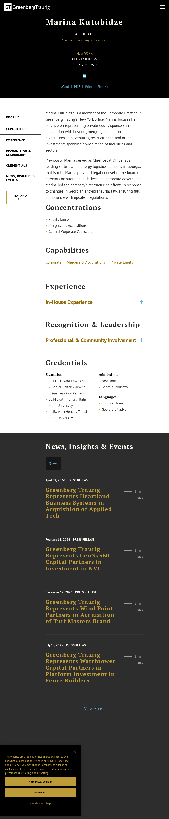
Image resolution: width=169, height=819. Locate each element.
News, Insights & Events (20, 178)
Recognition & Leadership (18, 153)
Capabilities (16, 129)
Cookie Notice (13, 765)
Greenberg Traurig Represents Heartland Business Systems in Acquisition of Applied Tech (79, 503)
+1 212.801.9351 (86, 59)
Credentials (16, 165)
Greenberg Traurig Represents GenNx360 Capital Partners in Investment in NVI (77, 559)
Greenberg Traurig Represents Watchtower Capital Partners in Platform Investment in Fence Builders (80, 668)
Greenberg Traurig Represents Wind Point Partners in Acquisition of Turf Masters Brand (80, 611)
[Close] (75, 751)
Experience (15, 140)
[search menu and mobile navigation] (163, 7)
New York (84, 53)
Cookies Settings (40, 803)
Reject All (40, 792)
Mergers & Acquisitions (86, 262)
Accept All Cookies (40, 781)
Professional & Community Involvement (91, 339)
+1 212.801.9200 (85, 65)
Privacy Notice (56, 761)
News (53, 463)
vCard (65, 86)
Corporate (53, 262)
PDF (77, 86)
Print (88, 86)
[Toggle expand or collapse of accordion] (142, 302)
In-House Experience (69, 301)
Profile (12, 117)
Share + (103, 86)
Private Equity (121, 262)
